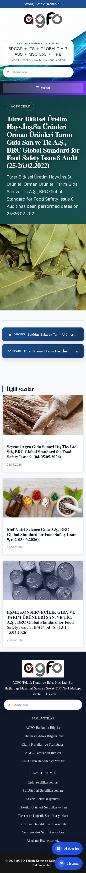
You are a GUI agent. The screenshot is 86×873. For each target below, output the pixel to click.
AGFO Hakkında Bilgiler (43, 728)
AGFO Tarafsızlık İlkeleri (43, 753)
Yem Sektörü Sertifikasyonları (43, 832)
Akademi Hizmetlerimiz (43, 841)
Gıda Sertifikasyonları (43, 782)
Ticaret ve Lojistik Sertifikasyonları (43, 816)
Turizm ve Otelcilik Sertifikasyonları (43, 824)
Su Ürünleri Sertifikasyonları (43, 790)
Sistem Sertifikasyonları (42, 799)
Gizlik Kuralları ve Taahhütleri (43, 744)
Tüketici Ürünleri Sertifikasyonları (43, 807)
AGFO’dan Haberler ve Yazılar (43, 761)
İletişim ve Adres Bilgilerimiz (43, 736)
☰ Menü (43, 88)
